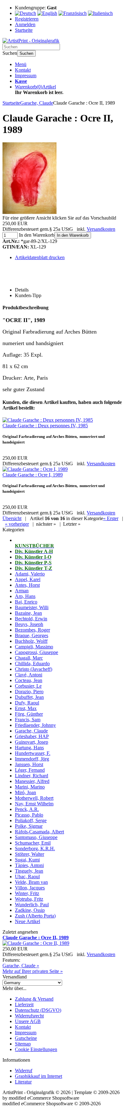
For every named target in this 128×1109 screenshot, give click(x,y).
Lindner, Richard (31, 775)
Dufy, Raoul (27, 702)
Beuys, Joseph (29, 624)
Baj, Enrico (26, 601)
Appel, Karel (27, 579)
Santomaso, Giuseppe (36, 837)
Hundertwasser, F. (32, 753)
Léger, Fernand (30, 770)
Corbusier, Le (28, 686)
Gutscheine (26, 1038)
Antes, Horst (27, 585)
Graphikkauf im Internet (38, 1076)
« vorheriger (17, 524)
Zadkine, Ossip (30, 910)
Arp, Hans (25, 596)
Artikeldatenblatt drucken (40, 257)
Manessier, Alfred (32, 781)
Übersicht (11, 518)
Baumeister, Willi (31, 607)
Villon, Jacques (30, 887)
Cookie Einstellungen (36, 1049)
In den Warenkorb (73, 235)
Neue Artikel (27, 921)
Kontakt (23, 70)
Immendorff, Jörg (32, 758)
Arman (22, 590)
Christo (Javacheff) (33, 669)
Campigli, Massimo (34, 646)
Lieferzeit (24, 1004)
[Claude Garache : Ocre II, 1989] (29, 212)
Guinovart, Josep (31, 742)
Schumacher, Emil (33, 843)
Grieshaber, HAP (32, 736)
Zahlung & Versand (34, 999)
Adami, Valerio (30, 573)
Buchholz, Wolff (31, 641)
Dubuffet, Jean (29, 697)
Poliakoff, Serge (31, 820)
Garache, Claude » (20, 965)
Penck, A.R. (27, 809)
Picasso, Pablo (29, 815)
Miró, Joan (25, 792)
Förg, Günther (29, 714)
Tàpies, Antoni (29, 865)
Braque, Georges (31, 635)
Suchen (26, 53)
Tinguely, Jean (29, 871)
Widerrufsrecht (29, 1015)
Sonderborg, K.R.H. (35, 848)
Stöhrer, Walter (29, 854)
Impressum (25, 75)
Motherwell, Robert (34, 798)
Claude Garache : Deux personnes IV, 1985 (45, 425)
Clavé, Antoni (28, 674)
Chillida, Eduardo (32, 663)
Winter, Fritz (27, 893)
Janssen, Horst (29, 764)
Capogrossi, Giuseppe (36, 652)
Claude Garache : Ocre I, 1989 (32, 474)
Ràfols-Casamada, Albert (39, 831)
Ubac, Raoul (27, 876)
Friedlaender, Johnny (35, 725)
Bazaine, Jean (28, 613)
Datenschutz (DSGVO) (38, 1010)
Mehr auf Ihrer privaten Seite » (32, 971)
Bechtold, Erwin (31, 618)
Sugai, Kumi (27, 859)
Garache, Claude (31, 730)
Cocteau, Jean (28, 680)
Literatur (23, 1081)
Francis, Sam (27, 719)
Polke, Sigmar (29, 826)
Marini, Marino (30, 786)
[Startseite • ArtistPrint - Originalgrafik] (30, 40)
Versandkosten (101, 229)
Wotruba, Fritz (29, 899)
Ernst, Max (26, 708)
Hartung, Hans (29, 747)
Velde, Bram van (31, 882)
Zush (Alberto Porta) (35, 915)
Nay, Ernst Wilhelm (34, 803)
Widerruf (23, 1070)
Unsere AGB (28, 1021)
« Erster (110, 518)
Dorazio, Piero (29, 691)
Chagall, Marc (29, 658)
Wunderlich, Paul (32, 904)
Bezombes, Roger (32, 630)
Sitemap (23, 1043)
